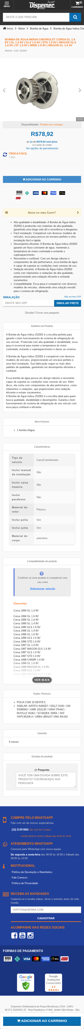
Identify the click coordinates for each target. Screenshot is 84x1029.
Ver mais (42, 679)
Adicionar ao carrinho (43, 1021)
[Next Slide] (80, 90)
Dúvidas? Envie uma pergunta (42, 312)
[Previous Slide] (4, 90)
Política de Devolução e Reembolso (32, 872)
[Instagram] (30, 935)
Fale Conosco (19, 877)
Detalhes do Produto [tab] (42, 326)
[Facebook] (14, 935)
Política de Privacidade (25, 883)
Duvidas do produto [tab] (42, 756)
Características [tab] (42, 446)
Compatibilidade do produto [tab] (42, 561)
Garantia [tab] (42, 733)
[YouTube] (22, 935)
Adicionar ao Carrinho (43, 179)
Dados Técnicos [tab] (42, 693)
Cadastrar (46, 918)
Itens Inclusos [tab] (42, 421)
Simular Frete (67, 303)
